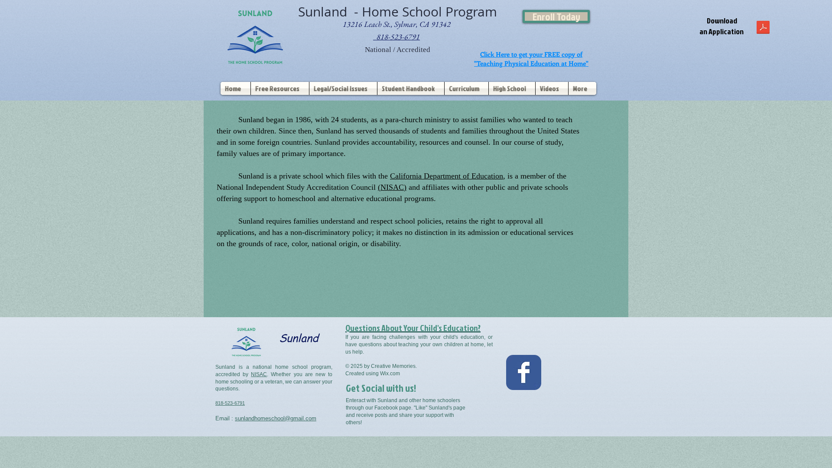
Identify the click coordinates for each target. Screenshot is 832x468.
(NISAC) (392, 187)
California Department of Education (446, 176)
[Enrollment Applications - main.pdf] (763, 28)
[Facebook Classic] (523, 372)
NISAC (259, 374)
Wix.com (390, 373)
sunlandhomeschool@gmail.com (275, 418)
